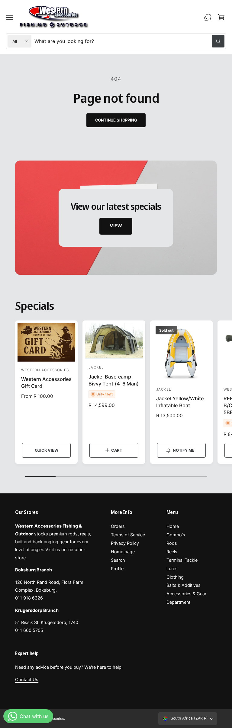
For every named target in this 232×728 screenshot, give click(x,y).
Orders (118, 526)
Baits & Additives (183, 585)
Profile (117, 568)
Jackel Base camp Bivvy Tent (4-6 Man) (113, 380)
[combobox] (129, 41)
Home (172, 526)
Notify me (183, 450)
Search (118, 560)
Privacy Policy (125, 543)
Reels (171, 551)
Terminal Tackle (182, 560)
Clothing (175, 577)
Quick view (46, 450)
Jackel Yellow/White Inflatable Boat (180, 401)
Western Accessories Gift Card (46, 382)
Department (178, 602)
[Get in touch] (207, 17)
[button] (9, 17)
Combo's (175, 535)
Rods (171, 543)
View (116, 226)
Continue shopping (116, 120)
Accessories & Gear (186, 593)
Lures (172, 568)
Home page (123, 551)
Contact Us (26, 679)
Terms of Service (128, 535)
